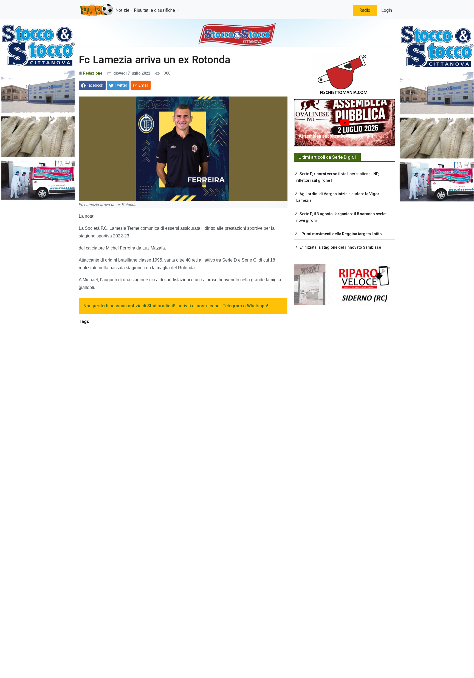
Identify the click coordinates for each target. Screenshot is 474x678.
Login (386, 10)
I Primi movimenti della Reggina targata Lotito (341, 234)
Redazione (93, 73)
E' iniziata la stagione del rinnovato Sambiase (340, 247)
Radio (364, 10)
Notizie (122, 10)
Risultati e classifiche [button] (155, 10)
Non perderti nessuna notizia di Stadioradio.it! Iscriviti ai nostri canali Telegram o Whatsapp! (175, 305)
